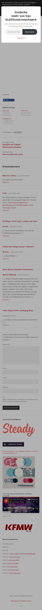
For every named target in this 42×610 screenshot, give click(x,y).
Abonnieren (30, 32)
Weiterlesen (21, 38)
